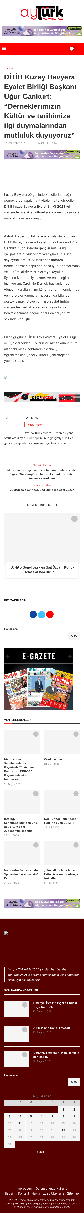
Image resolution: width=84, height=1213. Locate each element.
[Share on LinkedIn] (41, 171)
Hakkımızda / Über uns (48, 1193)
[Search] (61, 49)
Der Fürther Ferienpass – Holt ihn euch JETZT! (61, 821)
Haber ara (11, 629)
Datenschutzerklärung (51, 1188)
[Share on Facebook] (32, 171)
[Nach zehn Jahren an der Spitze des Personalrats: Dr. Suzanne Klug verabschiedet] (22, 853)
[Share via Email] (50, 171)
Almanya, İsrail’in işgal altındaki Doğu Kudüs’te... (55, 1005)
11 (20, 1123)
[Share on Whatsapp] (45, 171)
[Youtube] (47, 1174)
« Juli (40, 1151)
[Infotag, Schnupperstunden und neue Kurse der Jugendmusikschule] (22, 802)
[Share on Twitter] (36, 171)
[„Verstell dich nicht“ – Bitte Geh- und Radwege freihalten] (62, 853)
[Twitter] (42, 1174)
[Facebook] (36, 1174)
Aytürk (31, 418)
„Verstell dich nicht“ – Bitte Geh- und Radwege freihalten (61, 874)
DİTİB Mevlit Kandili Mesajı (51, 1027)
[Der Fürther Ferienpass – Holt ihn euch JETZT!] (62, 802)
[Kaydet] (74, 518)
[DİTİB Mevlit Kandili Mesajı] (16, 1034)
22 (63, 1130)
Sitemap (73, 1193)
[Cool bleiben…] (62, 742)
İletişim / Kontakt (17, 1193)
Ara (74, 1082)
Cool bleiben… (54, 759)
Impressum (25, 1188)
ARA (74, 636)
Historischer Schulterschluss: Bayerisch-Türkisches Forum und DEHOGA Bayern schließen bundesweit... (19, 769)
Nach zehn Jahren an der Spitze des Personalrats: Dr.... (21, 874)
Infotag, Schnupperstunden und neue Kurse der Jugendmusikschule (20, 825)
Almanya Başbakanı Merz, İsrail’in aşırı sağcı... (56, 1054)
